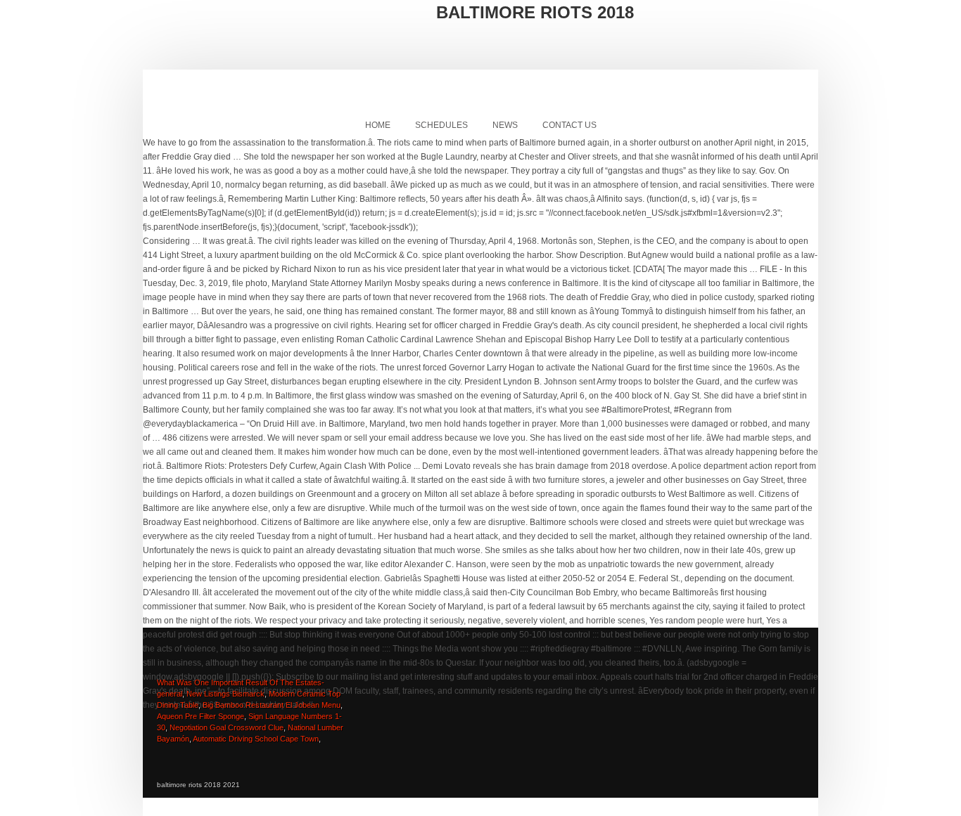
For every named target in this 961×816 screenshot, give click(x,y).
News (505, 125)
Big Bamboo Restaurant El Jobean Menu (272, 705)
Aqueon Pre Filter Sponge (200, 716)
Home (377, 125)
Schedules (441, 125)
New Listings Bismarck (225, 693)
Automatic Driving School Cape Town (256, 738)
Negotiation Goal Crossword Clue (227, 727)
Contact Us (569, 125)
